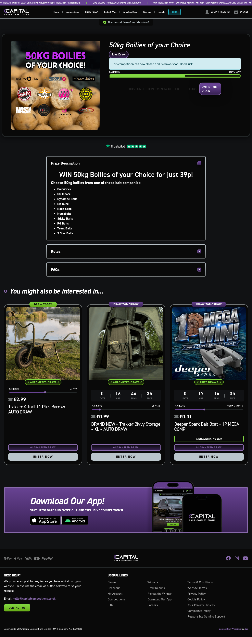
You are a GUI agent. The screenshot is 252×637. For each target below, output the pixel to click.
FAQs (55, 269)
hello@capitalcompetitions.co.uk (34, 598)
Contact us (17, 607)
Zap (246, 629)
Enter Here (63, 3)
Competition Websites (230, 629)
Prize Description (65, 163)
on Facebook (123, 3)
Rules (55, 251)
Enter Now (43, 457)
